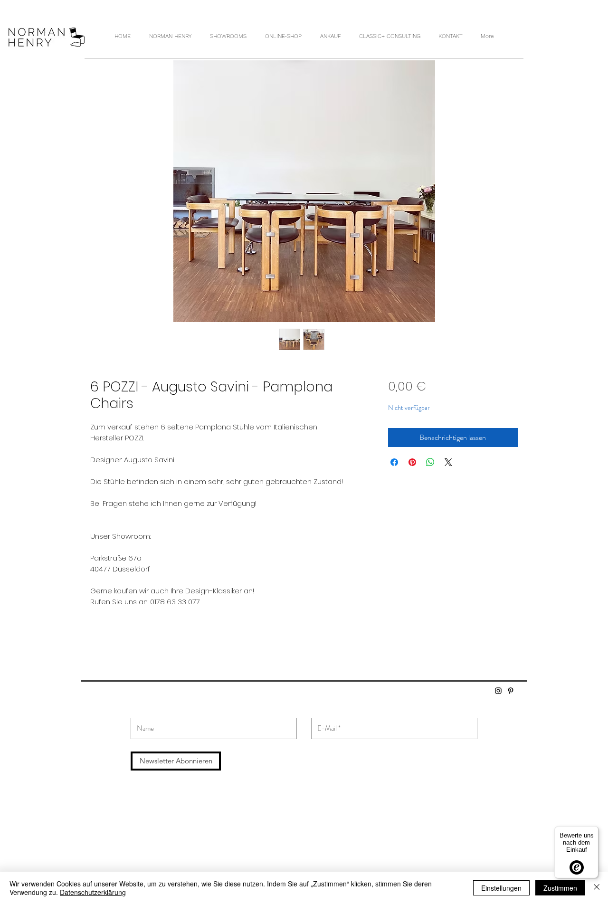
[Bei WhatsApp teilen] (430, 462)
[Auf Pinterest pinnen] (412, 462)
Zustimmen (560, 888)
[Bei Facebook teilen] (394, 462)
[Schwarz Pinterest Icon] (510, 690)
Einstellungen (501, 888)
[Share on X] (448, 462)
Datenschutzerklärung (93, 892)
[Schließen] (596, 887)
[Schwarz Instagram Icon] (498, 690)
